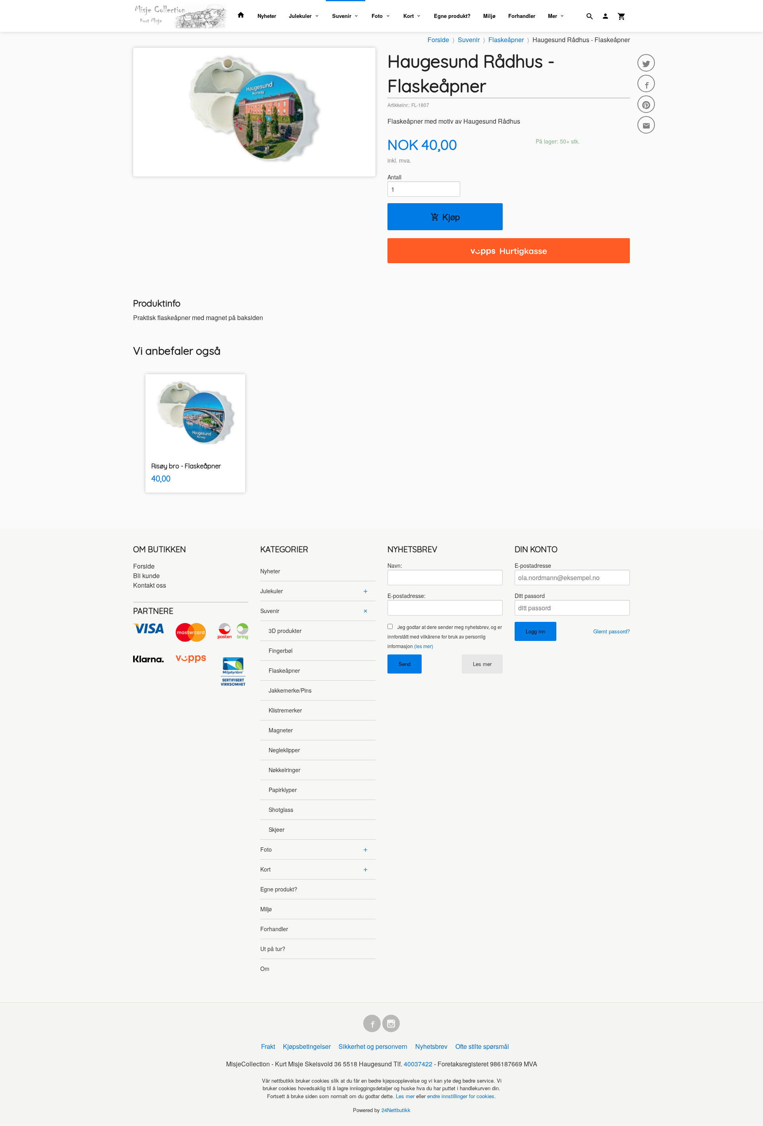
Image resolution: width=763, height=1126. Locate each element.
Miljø (489, 15)
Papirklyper (283, 790)
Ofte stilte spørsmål (482, 1046)
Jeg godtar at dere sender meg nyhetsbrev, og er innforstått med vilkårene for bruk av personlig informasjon (444, 636)
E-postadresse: (406, 596)
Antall (394, 177)
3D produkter (285, 631)
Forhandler (521, 15)
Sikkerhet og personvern (373, 1046)
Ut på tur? (272, 949)
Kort (408, 15)
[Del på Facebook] (646, 83)
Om (264, 969)
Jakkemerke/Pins (290, 690)
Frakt (268, 1046)
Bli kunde (146, 575)
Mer (552, 15)
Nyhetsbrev (431, 1046)
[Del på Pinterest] (646, 104)
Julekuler (300, 15)
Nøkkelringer (284, 770)
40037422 (418, 1063)
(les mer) (423, 646)
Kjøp (451, 216)
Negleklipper (284, 750)
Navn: (394, 565)
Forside (438, 39)
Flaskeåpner (284, 670)
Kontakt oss (149, 585)
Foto (377, 15)
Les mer (482, 664)
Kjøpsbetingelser (307, 1046)
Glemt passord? (611, 631)
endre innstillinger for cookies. (461, 1096)
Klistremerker (285, 710)
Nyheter (267, 15)
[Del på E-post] (646, 125)
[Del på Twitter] (646, 63)
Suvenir (341, 15)
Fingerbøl (280, 650)
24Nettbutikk (396, 1110)
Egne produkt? (452, 15)
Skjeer (277, 829)
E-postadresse (533, 565)
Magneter (281, 730)
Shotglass (281, 809)
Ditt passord (530, 596)
